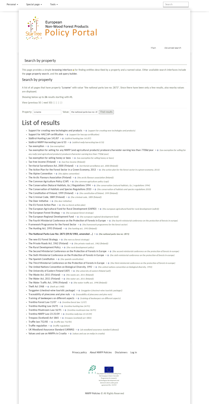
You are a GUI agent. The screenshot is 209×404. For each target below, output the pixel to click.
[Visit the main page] (66, 28)
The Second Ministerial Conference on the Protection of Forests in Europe (67, 251)
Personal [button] (11, 4)
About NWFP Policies (101, 352)
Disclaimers (121, 352)
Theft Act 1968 (36, 286)
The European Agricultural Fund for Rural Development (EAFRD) (62, 209)
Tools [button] (53, 4)
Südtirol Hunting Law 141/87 (44, 138)
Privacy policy (79, 352)
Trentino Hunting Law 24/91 (43, 306)
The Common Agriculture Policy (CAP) (49, 181)
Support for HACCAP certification (46, 134)
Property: (27, 112)
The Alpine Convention (40, 173)
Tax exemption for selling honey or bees (50, 158)
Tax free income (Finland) (42, 162)
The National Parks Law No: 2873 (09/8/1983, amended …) (61, 234)
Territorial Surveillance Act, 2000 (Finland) (51, 166)
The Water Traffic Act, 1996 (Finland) (48, 282)
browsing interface (62, 70)
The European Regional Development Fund (51, 217)
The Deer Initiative (38, 201)
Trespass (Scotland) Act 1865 (44, 318)
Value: (66, 112)
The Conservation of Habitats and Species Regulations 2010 (60, 189)
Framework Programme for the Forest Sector (52, 224)
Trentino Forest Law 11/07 (42, 302)
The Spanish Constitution (42, 259)
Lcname (66, 87)
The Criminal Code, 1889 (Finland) (47, 197)
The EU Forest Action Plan (42, 205)
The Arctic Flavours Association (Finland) (50, 177)
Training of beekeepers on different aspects (51, 298)
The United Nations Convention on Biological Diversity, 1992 (60, 267)
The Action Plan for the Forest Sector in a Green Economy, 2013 (62, 170)
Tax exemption (36, 146)
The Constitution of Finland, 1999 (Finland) (51, 193)
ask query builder (68, 74)
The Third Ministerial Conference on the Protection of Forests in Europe (66, 263)
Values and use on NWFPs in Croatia (48, 333)
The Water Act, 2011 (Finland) (44, 279)
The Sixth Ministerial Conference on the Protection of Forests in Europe (66, 255)
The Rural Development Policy (45, 247)
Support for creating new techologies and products (55, 130)
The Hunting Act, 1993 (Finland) (45, 228)
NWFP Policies (92, 393)
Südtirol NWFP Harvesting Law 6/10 (47, 142)
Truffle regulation (38, 326)
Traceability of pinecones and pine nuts (49, 294)
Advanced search (172, 47)
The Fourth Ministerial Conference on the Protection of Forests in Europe (67, 220)
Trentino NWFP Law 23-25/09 (44, 314)
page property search (37, 74)
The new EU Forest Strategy (43, 239)
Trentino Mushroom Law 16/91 (45, 310)
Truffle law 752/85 (38, 322)
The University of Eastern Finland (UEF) (49, 271)
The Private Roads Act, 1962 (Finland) (48, 243)
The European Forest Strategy (44, 213)
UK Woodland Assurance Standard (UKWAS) (51, 329)
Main (153, 47)
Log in (133, 352)
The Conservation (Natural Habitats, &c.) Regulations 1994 (60, 185)
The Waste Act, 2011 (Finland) (44, 275)
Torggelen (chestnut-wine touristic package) (52, 290)
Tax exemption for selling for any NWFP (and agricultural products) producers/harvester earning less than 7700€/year (91, 150)
